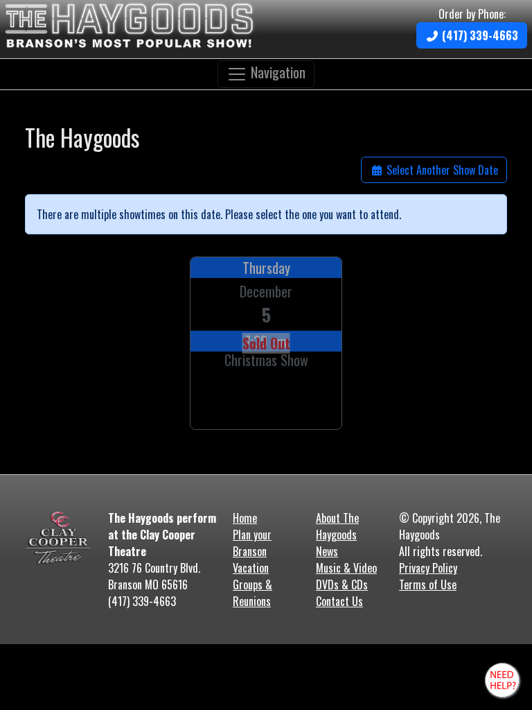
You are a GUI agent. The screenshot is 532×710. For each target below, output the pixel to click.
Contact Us (339, 601)
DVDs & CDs (342, 584)
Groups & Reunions (252, 592)
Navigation (276, 72)
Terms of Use (427, 584)
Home (245, 518)
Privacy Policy (428, 568)
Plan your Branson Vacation (252, 551)
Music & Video (346, 568)
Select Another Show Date (441, 170)
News (327, 551)
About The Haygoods (337, 526)
